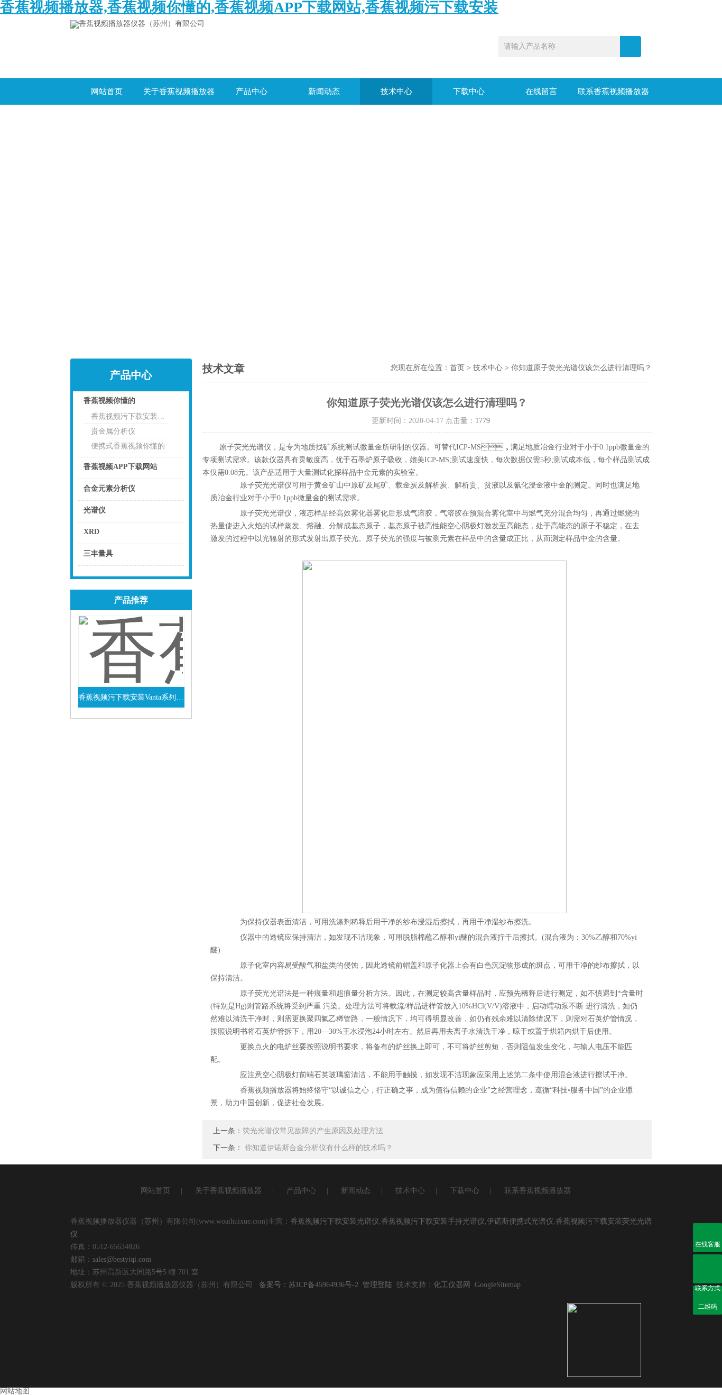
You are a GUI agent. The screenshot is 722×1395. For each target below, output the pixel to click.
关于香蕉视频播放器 (179, 91)
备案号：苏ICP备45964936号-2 (308, 1285)
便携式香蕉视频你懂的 (128, 446)
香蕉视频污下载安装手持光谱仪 (433, 1221)
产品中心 (251, 91)
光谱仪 (95, 510)
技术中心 (396, 91)
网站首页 (107, 91)
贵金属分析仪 (113, 431)
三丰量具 (98, 553)
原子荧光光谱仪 (245, 447)
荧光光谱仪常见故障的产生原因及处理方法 (313, 1131)
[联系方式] (707, 1268)
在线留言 (541, 91)
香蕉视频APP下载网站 (121, 467)
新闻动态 (324, 91)
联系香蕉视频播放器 (613, 91)
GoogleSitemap (498, 1285)
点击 (163, 403)
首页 (457, 368)
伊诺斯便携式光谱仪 (520, 1221)
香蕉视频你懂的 (109, 401)
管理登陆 (377, 1285)
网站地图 (15, 1391)
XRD (91, 532)
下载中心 (469, 91)
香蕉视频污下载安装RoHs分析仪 (129, 416)
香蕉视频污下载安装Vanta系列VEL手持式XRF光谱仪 (131, 697)
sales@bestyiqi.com (121, 1259)
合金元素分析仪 (109, 488)
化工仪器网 (451, 1285)
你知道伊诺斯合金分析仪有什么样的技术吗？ (319, 1148)
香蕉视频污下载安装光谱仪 (334, 1221)
